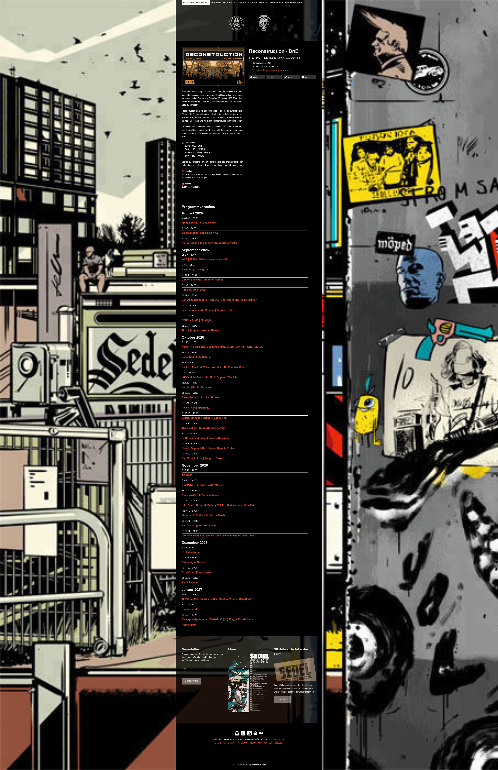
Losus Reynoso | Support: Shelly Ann (204, 417)
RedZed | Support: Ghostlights (200, 525)
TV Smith (187, 474)
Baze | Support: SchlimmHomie (200, 397)
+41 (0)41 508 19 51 (278, 739)
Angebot (241, 3)
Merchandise (276, 2)
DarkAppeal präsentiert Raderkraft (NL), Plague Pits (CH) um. (218, 619)
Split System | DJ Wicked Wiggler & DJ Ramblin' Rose (213, 366)
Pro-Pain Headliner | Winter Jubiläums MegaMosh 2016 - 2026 (218, 535)
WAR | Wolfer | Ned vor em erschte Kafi (204, 259)
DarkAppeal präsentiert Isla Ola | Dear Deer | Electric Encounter (219, 299)
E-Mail (184, 668)
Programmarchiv (189, 625)
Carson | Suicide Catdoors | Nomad (202, 279)
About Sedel (257, 3)
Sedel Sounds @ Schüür (196, 356)
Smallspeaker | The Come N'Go (200, 232)
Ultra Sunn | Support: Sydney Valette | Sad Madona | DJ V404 (218, 505)
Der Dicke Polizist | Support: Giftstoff (203, 458)
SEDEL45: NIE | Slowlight (197, 320)
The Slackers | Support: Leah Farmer (203, 427)
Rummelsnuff (190, 608)
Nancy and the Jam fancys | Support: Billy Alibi (210, 242)
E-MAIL (218, 742)
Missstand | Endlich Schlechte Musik (203, 515)
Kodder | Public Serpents (196, 387)
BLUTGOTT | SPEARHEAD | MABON (203, 484)
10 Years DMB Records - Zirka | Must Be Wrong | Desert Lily (217, 598)
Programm (216, 2)
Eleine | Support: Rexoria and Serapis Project (208, 448)
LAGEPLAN (229, 742)
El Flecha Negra (191, 551)
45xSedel (227, 3)
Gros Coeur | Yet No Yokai (197, 572)
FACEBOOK (242, 742)
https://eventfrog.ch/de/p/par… (277, 70)
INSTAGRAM (255, 742)
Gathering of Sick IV (193, 562)
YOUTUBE (268, 742)
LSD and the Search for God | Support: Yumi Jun (210, 377)
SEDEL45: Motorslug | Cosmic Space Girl (206, 437)
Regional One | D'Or (193, 289)
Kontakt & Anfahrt (294, 2)
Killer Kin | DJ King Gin (195, 269)
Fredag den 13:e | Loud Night (199, 222)
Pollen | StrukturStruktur (196, 407)
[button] (257, 77)
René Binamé (190, 582)
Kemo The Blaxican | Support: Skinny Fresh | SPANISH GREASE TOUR (223, 346)
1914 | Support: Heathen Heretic (201, 330)
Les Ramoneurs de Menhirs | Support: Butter (208, 310)
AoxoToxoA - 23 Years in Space (200, 494)
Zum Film (282, 699)
